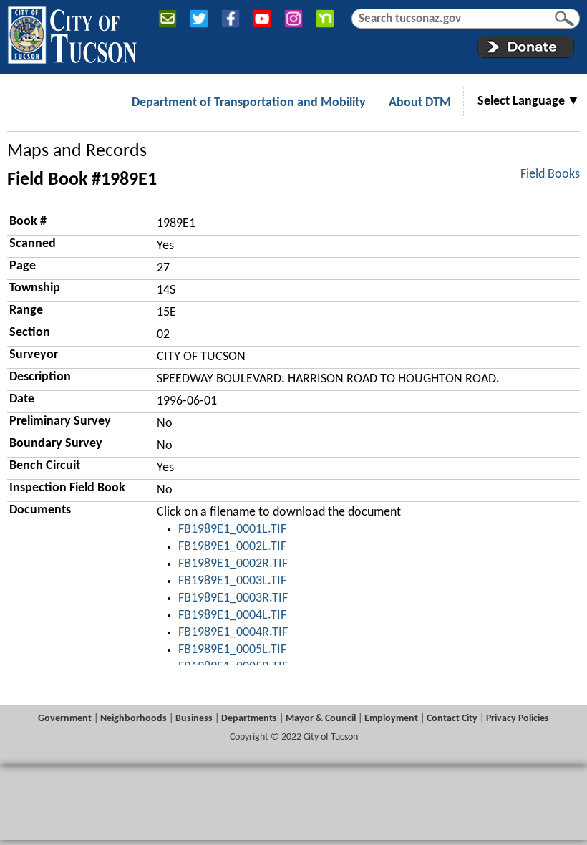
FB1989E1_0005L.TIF (232, 650)
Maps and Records (77, 151)
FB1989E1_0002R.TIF (233, 564)
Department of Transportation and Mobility (249, 103)
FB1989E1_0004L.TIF (232, 615)
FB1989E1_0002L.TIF (232, 547)
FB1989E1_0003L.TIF (232, 581)
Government (65, 718)
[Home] (72, 32)
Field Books (550, 174)
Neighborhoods (133, 718)
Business (194, 718)
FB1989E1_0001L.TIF (232, 529)
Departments (249, 718)
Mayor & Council (321, 718)
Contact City (452, 718)
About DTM (420, 103)
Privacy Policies (517, 718)
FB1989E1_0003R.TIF (233, 598)
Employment (391, 718)
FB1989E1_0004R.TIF (233, 633)
